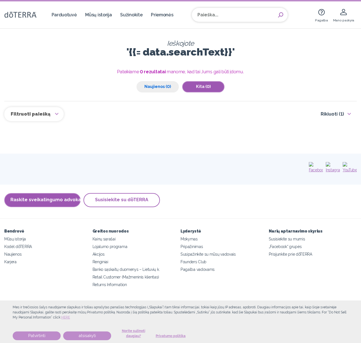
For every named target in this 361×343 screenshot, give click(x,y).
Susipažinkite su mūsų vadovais (208, 254)
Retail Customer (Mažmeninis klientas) (126, 277)
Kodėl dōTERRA (18, 246)
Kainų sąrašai (104, 238)
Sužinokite (131, 14)
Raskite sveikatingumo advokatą (45, 199)
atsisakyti (87, 335)
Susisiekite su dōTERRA (121, 199)
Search (281, 15)
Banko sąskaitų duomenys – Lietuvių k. (126, 269)
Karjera (10, 261)
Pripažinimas (191, 246)
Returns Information (110, 284)
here (65, 317)
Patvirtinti (36, 335)
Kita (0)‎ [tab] (203, 86)
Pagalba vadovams (197, 269)
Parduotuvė (64, 14)
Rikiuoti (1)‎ (332, 114)
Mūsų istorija (98, 14)
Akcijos (99, 254)
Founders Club (193, 261)
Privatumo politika (171, 336)
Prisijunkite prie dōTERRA (290, 254)
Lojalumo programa (110, 246)
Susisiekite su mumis (287, 238)
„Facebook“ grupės (285, 246)
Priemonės (162, 14)
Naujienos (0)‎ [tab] (157, 86)
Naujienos (12, 254)
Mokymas (189, 238)
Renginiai (100, 261)
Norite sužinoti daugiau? (133, 333)
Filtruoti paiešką (31, 114)
